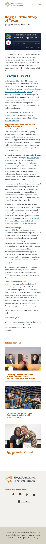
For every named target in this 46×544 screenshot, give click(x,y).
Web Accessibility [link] (31, 538)
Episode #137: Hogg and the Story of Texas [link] (30, 51)
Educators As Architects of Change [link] (20, 453)
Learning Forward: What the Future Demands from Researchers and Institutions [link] (21, 376)
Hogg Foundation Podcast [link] (11, 51)
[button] (39, 6)
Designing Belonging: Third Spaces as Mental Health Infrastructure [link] (19, 415)
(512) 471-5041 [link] (34, 535)
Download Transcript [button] (18, 76)
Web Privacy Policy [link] (15, 538)
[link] (14, 4)
